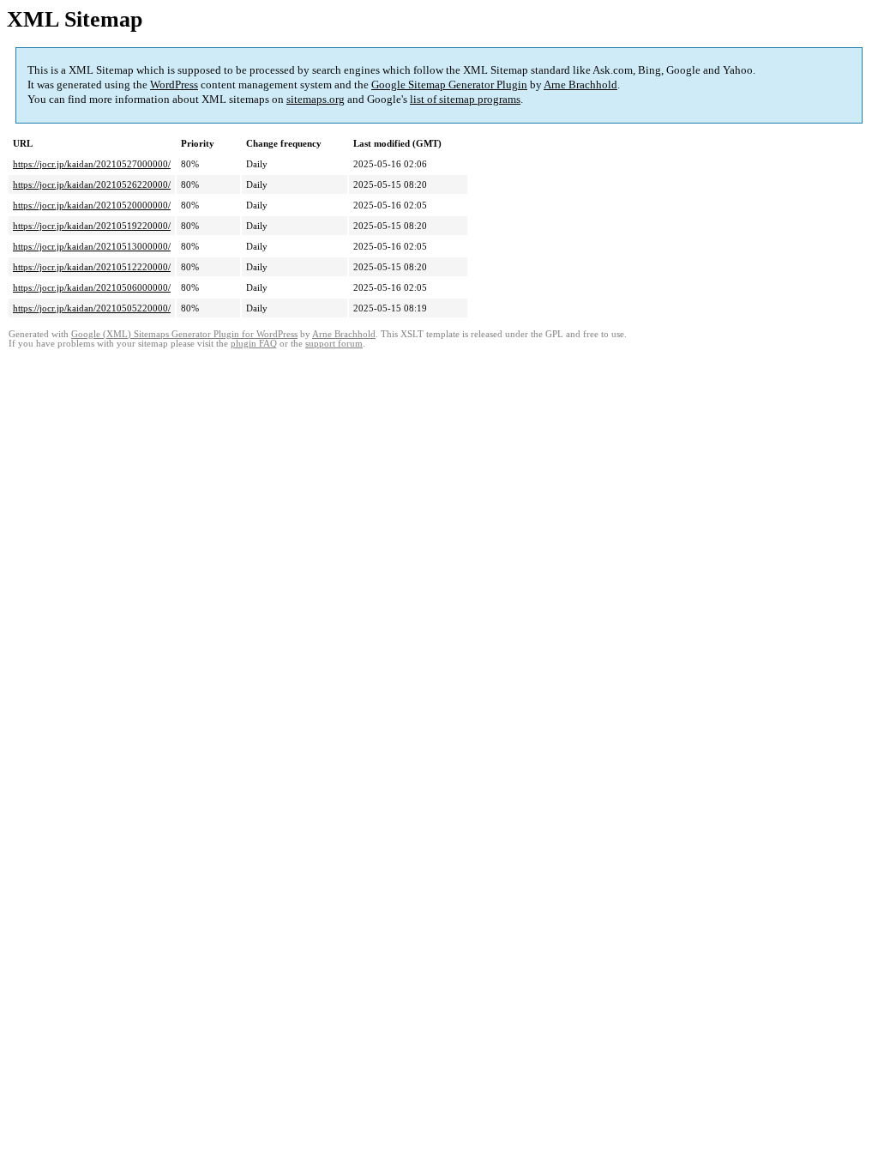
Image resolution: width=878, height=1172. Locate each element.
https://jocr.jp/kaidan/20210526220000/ (92, 184)
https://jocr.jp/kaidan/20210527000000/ (92, 164)
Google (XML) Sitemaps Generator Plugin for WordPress (184, 334)
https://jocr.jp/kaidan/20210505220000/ (92, 308)
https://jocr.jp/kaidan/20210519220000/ (92, 226)
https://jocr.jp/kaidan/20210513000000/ (92, 246)
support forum (334, 343)
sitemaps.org (315, 99)
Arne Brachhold (580, 84)
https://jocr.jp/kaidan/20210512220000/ (92, 267)
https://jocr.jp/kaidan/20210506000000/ (92, 287)
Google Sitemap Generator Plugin (449, 84)
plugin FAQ (254, 343)
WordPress (174, 84)
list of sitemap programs (465, 99)
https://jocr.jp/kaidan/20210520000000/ (92, 205)
